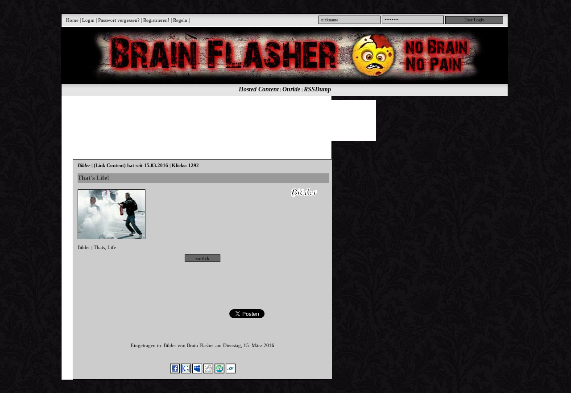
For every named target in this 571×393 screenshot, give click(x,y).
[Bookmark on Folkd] (231, 371)
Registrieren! (156, 20)
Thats (99, 247)
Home (72, 20)
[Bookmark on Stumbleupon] (219, 371)
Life (112, 247)
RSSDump (317, 89)
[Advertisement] (279, 120)
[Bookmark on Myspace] (197, 371)
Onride (291, 89)
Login (88, 20)
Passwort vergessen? (119, 20)
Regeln (180, 20)
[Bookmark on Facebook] (175, 371)
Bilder (84, 247)
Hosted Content (259, 89)
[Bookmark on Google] (186, 371)
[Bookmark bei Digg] (208, 371)
